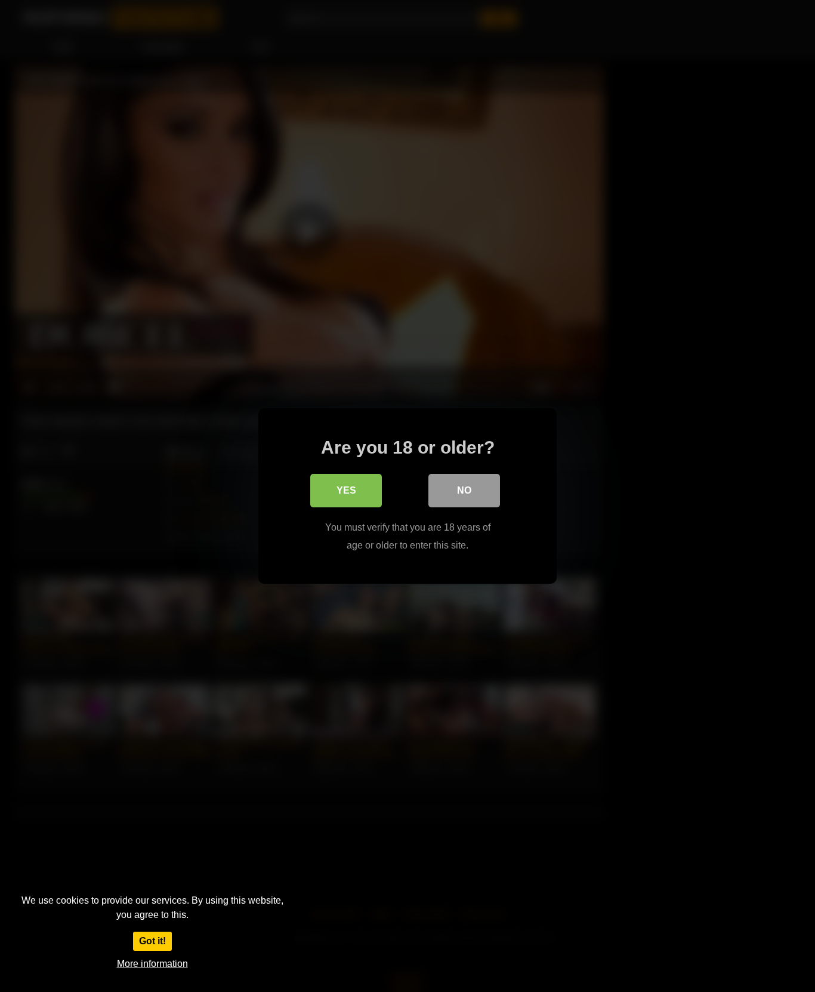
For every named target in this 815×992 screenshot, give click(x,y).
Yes (346, 490)
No (464, 490)
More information (152, 964)
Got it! (152, 941)
